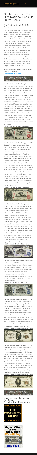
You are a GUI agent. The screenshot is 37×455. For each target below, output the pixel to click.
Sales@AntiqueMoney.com (12, 74)
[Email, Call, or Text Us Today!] (18, 79)
